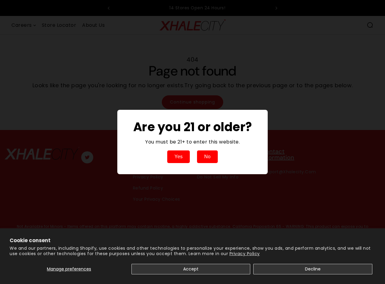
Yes (178, 156)
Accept (191, 269)
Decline (313, 269)
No (207, 156)
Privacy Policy (244, 254)
